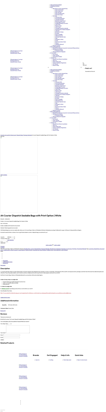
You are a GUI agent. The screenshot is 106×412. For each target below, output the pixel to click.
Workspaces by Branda (58, 49)
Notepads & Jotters (59, 39)
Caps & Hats (57, 24)
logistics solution (29, 250)
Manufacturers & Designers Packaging (58, 248)
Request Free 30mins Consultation (60, 59)
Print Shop (55, 16)
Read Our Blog (56, 65)
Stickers (57, 43)
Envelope (57, 33)
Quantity (2, 237)
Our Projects (55, 64)
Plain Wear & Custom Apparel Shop (60, 8)
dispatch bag (97, 248)
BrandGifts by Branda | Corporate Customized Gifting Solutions (66, 48)
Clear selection (10, 240)
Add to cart (3, 242)
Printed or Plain (4, 238)
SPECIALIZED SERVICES (55, 46)
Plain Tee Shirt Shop (59, 9)
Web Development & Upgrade (59, 51)
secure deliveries (57, 250)
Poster (56, 40)
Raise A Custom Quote (82, 360)
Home (1, 135)
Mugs (56, 38)
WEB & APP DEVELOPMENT (56, 69)
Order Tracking (56, 55)
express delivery (21, 250)
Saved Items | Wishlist (57, 56)
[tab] (54, 260)
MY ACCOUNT (53, 53)
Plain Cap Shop (58, 12)
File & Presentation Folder (60, 41)
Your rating (3, 323)
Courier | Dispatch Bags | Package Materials (22, 135)
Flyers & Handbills (58, 34)
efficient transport (14, 250)
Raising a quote (5, 288)
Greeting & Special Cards (60, 37)
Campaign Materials (59, 19)
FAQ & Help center (67, 360)
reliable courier (50, 250)
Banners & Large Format (60, 21)
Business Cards (58, 25)
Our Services (6, 135)
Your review (3, 332)
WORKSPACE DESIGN (54, 6)
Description (5, 260)
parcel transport (43, 250)
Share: (1, 251)
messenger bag (36, 250)
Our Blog (51, 360)
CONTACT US (53, 58)
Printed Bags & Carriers (60, 22)
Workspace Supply (59, 50)
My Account (55, 54)
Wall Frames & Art (59, 35)
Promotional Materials (59, 18)
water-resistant (64, 250)
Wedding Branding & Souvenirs (61, 23)
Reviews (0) (5, 263)
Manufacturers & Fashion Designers (62, 29)
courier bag (91, 248)
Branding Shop (27, 248)
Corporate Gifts (58, 17)
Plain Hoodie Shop (59, 11)
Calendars (57, 30)
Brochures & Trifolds (59, 32)
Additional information (7, 262)
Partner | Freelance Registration (59, 62)
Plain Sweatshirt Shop (59, 13)
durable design (7, 250)
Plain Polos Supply (59, 14)
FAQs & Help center (57, 61)
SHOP (51, 7)
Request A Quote (56, 110)
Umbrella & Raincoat (59, 44)
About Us (55, 60)
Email (1, 337)
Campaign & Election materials (61, 28)
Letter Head (57, 27)
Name (2, 335)
